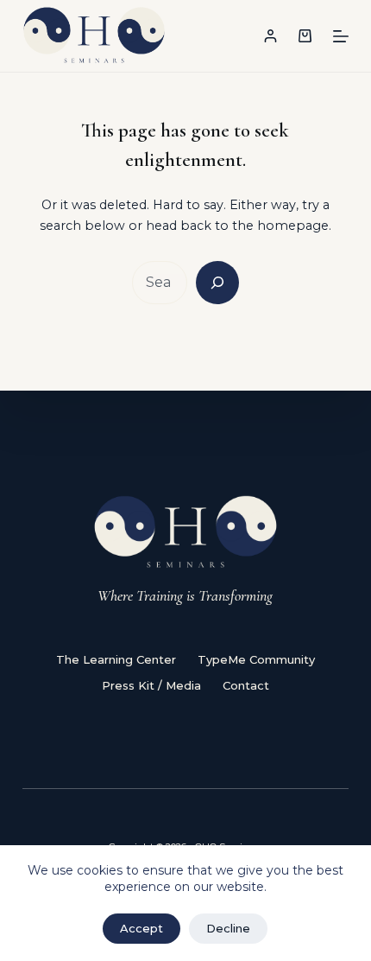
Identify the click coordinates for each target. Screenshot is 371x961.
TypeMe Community (256, 659)
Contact (246, 685)
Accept (141, 928)
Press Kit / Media (151, 685)
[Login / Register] (270, 35)
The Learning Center (116, 659)
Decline (228, 928)
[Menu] (341, 36)
